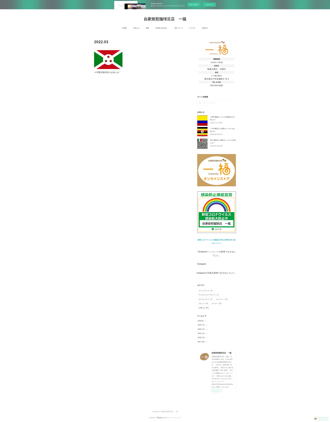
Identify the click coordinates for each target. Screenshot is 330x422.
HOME (124, 28)
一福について (178, 28)
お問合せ (205, 28)
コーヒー (216, 303)
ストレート (222, 299)
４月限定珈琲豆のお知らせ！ (107, 72)
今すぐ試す (194, 4)
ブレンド (203, 303)
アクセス (192, 28)
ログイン (209, 4)
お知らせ (136, 28)
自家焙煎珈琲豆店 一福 (165, 19)
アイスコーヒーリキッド (209, 295)
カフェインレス (205, 299)
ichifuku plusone (161, 28)
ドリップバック (205, 290)
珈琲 (147, 28)
